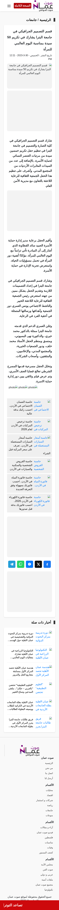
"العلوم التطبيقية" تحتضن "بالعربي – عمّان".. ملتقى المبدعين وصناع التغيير (20, 688)
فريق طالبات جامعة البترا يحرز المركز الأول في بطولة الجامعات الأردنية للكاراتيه (21, 723)
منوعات (49, 815)
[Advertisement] (29, 111)
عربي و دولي (46, 874)
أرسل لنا (49, 778)
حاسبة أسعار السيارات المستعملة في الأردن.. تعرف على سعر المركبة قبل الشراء (29, 445)
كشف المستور (46, 852)
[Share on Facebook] (47, 564)
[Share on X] (38, 564)
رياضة (50, 805)
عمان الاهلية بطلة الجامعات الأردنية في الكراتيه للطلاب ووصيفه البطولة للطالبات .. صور (20, 706)
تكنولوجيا (49, 890)
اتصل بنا (49, 773)
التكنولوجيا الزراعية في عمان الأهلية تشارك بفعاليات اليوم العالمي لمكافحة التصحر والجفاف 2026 (21, 654)
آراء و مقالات (46, 827)
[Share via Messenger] (29, 564)
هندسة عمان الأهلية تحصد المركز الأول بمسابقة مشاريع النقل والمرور (21, 671)
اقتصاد (50, 795)
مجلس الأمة (47, 864)
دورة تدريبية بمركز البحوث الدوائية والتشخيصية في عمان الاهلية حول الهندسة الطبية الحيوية (20, 637)
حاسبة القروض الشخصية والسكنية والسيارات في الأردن (21, 465)
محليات (49, 790)
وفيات (50, 847)
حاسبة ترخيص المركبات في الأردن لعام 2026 (21, 425)
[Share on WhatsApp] (20, 564)
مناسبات (49, 842)
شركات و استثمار (44, 800)
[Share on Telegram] (11, 564)
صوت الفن (48, 869)
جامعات (31, 20)
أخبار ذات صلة (41, 622)
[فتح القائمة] (9, 5)
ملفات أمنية (47, 880)
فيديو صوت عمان (45, 832)
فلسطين (49, 837)
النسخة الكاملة (22, 5)
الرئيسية (45, 20)
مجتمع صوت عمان (44, 885)
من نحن (49, 768)
